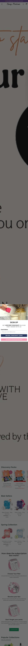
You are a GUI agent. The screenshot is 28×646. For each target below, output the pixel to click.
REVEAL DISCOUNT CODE (14, 335)
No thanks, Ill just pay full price (14, 339)
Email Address (4, 329)
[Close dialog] (1, 305)
